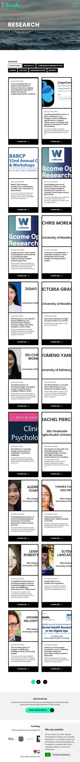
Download (22, 142)
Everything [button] (14, 65)
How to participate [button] (38, 710)
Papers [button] (12, 70)
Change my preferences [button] (61, 755)
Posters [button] (23, 70)
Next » (45, 682)
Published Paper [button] (37, 70)
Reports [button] (52, 70)
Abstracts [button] (29, 65)
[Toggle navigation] (75, 5)
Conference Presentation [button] (50, 65)
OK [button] (48, 755)
